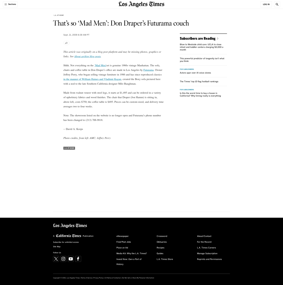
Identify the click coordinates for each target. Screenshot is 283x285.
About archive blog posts (87, 56)
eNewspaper (122, 236)
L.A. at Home (59, 15)
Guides (160, 254)
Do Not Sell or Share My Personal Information (138, 278)
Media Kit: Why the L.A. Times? (131, 254)
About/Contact (204, 236)
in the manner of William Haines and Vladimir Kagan (92, 79)
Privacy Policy (98, 278)
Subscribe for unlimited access (66, 242)
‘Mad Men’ (100, 65)
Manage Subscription (207, 254)
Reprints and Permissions (209, 259)
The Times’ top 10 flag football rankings (199, 82)
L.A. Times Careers (206, 248)
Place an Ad (122, 248)
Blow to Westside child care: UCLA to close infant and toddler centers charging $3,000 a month (201, 47)
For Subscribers (187, 69)
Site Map (56, 247)
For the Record (204, 242)
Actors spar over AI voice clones (195, 73)
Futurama (148, 70)
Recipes (160, 248)
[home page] (141, 4)
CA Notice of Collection (113, 278)
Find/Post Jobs (123, 242)
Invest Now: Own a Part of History (129, 261)
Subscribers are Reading (197, 38)
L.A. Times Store (165, 259)
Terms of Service (86, 278)
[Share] (66, 43)
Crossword (162, 236)
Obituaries (162, 242)
